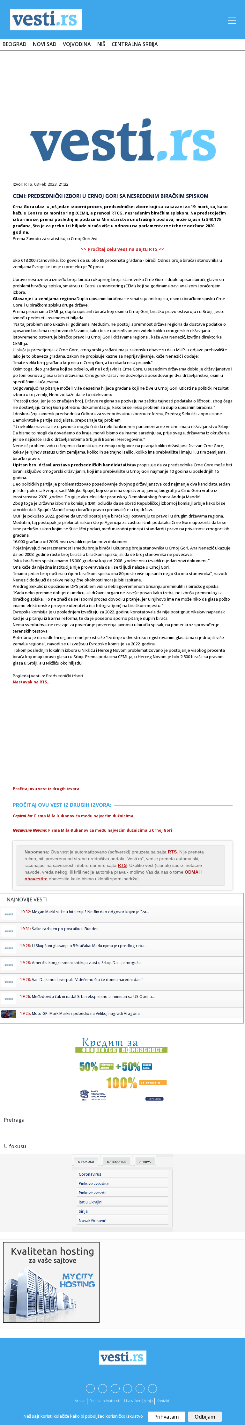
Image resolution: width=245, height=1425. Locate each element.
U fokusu (86, 1162)
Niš (101, 44)
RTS (28, 184)
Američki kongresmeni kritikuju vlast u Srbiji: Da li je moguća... (88, 962)
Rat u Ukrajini (90, 1202)
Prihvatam (166, 1416)
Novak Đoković (92, 1220)
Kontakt (163, 1401)
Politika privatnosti (104, 1401)
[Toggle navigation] (231, 19)
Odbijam (205, 1416)
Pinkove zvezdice (94, 1183)
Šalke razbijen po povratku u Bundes (65, 928)
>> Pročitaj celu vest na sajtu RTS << (123, 249)
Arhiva (145, 1162)
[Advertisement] (122, 74)
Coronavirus (90, 1174)
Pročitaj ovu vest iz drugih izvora (46, 788)
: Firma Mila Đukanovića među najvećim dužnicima (73, 816)
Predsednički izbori (64, 676)
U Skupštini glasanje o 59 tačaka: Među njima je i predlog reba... (89, 945)
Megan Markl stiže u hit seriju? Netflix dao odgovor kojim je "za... (90, 912)
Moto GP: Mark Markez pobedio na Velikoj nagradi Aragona (86, 1013)
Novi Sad (44, 44)
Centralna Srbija (135, 44)
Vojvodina (77, 44)
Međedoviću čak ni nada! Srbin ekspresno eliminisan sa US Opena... (93, 996)
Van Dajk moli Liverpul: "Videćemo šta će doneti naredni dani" (87, 979)
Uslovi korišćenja (138, 1401)
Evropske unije (46, 266)
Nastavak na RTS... (32, 682)
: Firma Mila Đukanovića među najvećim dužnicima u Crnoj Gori (92, 830)
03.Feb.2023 (45, 184)
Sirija (83, 1211)
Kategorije (116, 1162)
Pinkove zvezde (93, 1192)
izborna (62, 503)
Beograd (14, 44)
